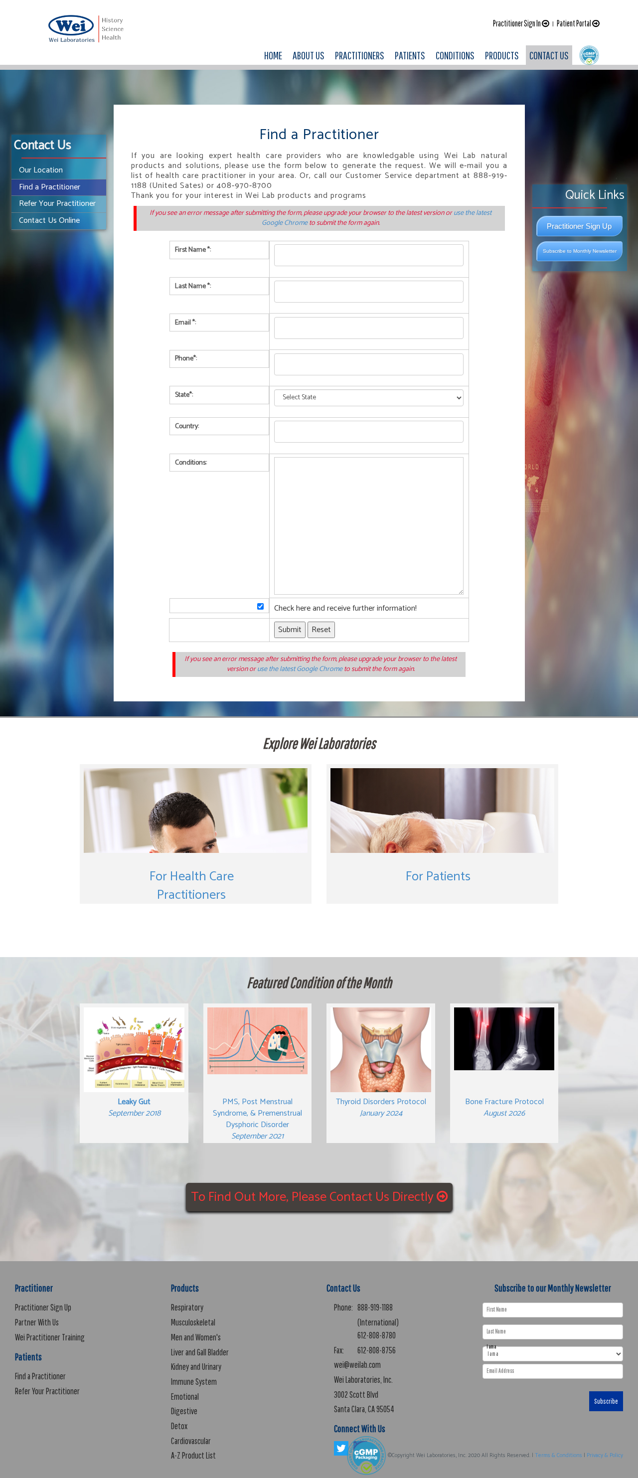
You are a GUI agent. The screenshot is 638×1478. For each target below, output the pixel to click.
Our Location (41, 170)
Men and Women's (196, 1337)
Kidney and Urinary (196, 1366)
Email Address (500, 1371)
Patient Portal (574, 23)
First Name (496, 1310)
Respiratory (187, 1307)
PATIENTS (410, 55)
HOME (273, 55)
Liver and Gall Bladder (200, 1352)
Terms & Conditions (558, 1455)
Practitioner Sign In (517, 23)
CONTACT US (549, 55)
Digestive (184, 1411)
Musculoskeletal (193, 1322)
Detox (179, 1426)
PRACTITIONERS (359, 55)
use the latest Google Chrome (299, 669)
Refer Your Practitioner (57, 203)
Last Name (496, 1331)
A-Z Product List (193, 1455)
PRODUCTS (502, 55)
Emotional (185, 1396)
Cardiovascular (191, 1441)
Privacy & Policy (605, 1455)
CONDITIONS (455, 55)
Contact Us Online (49, 220)
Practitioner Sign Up (579, 226)
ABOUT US (308, 55)
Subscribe (606, 1401)
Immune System (194, 1381)
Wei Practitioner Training (50, 1337)
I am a (491, 1346)
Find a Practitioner (49, 187)
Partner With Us (37, 1322)
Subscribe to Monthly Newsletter (580, 251)
